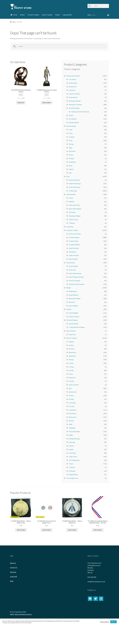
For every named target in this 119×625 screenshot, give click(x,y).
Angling (71, 342)
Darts (70, 140)
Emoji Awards (73, 97)
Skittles (71, 446)
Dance (71, 374)
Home (14, 22)
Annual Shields (73, 324)
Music (70, 166)
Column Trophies (74, 94)
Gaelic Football (74, 248)
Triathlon (72, 467)
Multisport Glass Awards (76, 284)
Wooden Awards (74, 122)
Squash (71, 449)
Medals (68, 288)
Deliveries (13, 572)
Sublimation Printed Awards (80, 112)
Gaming (71, 158)
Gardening (72, 162)
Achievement (73, 83)
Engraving (69, 227)
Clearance (72, 90)
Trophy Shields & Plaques (77, 327)
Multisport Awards (75, 101)
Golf (70, 388)
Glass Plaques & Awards (76, 277)
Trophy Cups (73, 191)
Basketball (72, 356)
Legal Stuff (13, 576)
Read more (21, 102)
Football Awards (74, 237)
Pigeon (71, 169)
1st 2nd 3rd (72, 79)
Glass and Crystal (74, 205)
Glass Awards (70, 263)
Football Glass (73, 241)
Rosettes (72, 302)
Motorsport (72, 417)
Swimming (72, 453)
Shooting (72, 442)
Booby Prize (73, 87)
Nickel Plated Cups (75, 183)
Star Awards (72, 119)
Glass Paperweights (75, 209)
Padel (70, 424)
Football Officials (74, 245)
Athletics (72, 349)
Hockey (71, 395)
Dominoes (72, 151)
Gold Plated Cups (74, 180)
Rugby (71, 435)
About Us (13, 563)
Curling (71, 367)
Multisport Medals (75, 298)
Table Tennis (73, 457)
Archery (71, 345)
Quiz (70, 173)
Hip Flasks (72, 212)
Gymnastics (72, 392)
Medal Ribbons (73, 295)
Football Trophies (72, 230)
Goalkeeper (72, 252)
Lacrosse (71, 406)
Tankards (72, 223)
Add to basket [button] (47, 102)
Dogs (70, 148)
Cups (68, 176)
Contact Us (13, 567)
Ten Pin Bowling (74, 460)
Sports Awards (71, 331)
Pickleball (72, 428)
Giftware (71, 202)
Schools (68, 309)
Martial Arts (73, 413)
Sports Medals (73, 306)
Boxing (71, 360)
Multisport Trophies (75, 104)
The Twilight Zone (72, 478)
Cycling (71, 370)
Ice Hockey (72, 403)
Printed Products (74, 108)
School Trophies (74, 316)
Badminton (72, 352)
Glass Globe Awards (75, 273)
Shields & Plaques (72, 320)
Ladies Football (74, 255)
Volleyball (72, 471)
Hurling (71, 399)
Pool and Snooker (74, 431)
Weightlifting (73, 474)
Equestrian (72, 334)
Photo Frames (73, 219)
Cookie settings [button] (104, 622)
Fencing (71, 381)
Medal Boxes (73, 291)
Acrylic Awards (73, 266)
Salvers (71, 115)
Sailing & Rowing (74, 439)
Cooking (71, 137)
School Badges (73, 313)
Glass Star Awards (74, 281)
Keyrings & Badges (75, 216)
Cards (70, 130)
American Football (75, 234)
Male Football (73, 259)
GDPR (12, 614)
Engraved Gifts (71, 194)
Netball (71, 421)
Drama (71, 155)
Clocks (71, 198)
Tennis (71, 464)
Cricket (71, 363)
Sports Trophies (71, 338)
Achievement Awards (73, 76)
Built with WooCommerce (23, 614)
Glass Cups (72, 270)
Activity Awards (71, 126)
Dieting (71, 144)
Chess (71, 133)
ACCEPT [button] (113, 622)
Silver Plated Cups (74, 187)
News (11, 581)
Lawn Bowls (72, 410)
